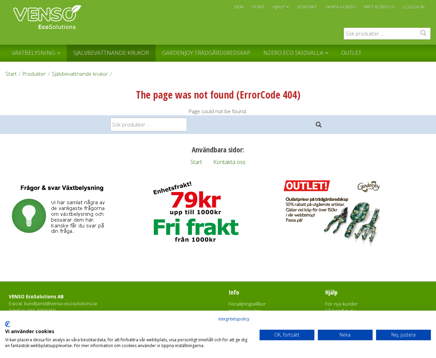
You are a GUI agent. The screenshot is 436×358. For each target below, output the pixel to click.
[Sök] (319, 124)
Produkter (34, 73)
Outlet (351, 53)
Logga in (413, 7)
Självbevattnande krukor (111, 53)
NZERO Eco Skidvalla (293, 53)
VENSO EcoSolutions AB (36, 297)
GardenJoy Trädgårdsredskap (206, 53)
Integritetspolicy (233, 319)
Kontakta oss (229, 162)
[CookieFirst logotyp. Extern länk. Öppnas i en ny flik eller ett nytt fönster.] (7, 324)
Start (11, 73)
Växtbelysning (33, 53)
